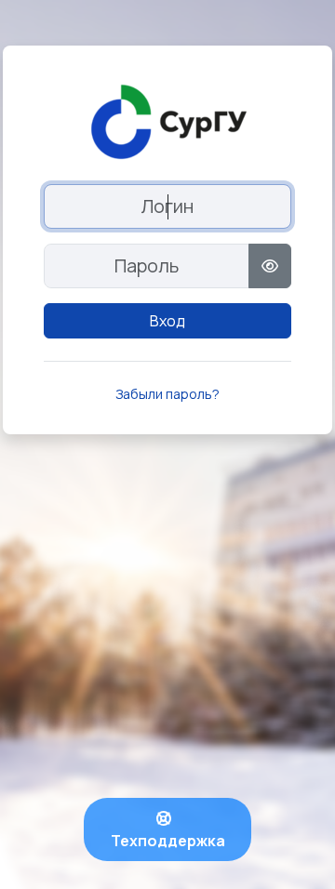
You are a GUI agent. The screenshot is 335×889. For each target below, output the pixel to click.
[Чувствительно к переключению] (269, 266)
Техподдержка (168, 840)
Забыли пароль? (167, 394)
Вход (167, 321)
